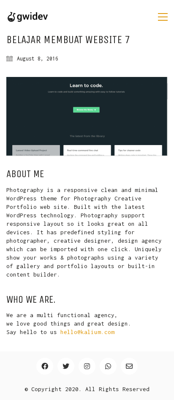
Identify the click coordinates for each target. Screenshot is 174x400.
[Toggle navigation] (163, 17)
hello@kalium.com (87, 332)
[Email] (129, 366)
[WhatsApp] (108, 366)
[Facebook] (44, 366)
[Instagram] (87, 366)
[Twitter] (65, 366)
